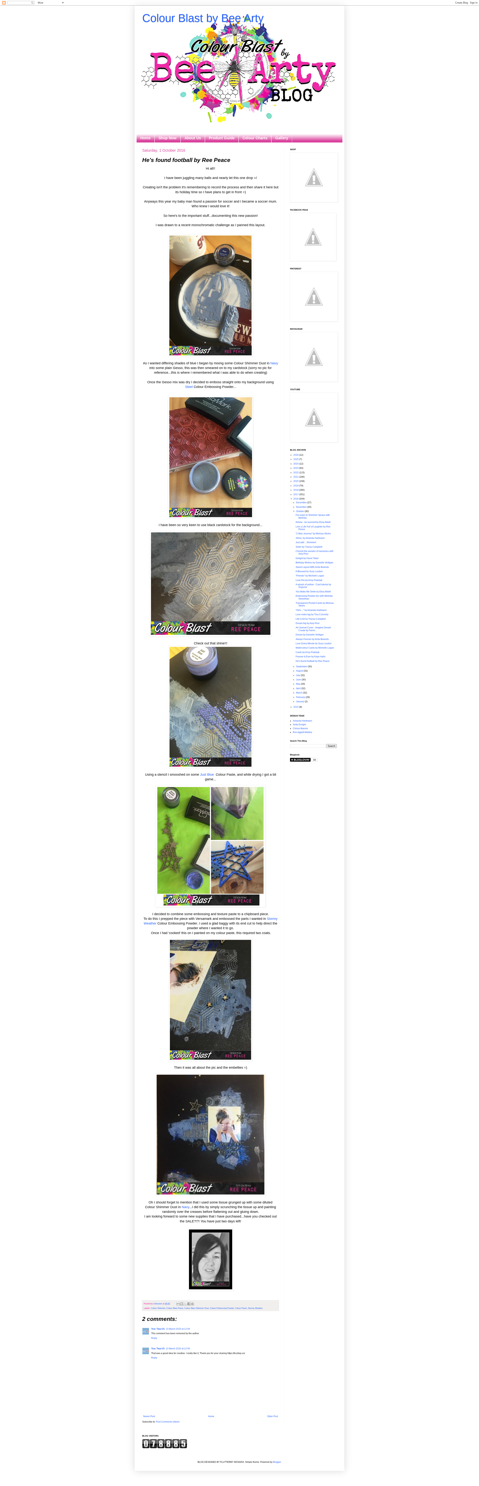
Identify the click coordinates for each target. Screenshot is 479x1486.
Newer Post (149, 1416)
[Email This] (178, 1304)
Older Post (272, 1416)
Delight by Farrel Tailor (307, 558)
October (300, 511)
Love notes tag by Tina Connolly (312, 614)
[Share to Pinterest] (192, 1304)
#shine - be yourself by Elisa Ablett (313, 522)
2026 (296, 455)
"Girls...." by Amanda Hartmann (311, 610)
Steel (189, 387)
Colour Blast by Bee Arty (203, 18)
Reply (154, 1338)
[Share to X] (185, 1304)
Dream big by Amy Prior (308, 623)
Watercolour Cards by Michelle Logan (315, 647)
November (301, 507)
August (300, 671)
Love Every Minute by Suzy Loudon (314, 643)
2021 (296, 477)
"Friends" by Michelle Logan (310, 575)
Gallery (281, 138)
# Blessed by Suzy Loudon (309, 571)
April (298, 688)
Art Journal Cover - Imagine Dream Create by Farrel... (313, 629)
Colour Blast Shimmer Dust (196, 1308)
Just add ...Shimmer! (306, 542)
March (299, 692)
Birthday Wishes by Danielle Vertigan (314, 562)
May (298, 684)
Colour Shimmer (158, 1308)
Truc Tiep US (158, 1329)
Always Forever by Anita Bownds (312, 639)
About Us (192, 138)
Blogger (277, 1462)
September (302, 666)
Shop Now (167, 138)
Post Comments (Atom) (167, 1421)
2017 (296, 494)
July (298, 675)
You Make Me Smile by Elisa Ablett (313, 591)
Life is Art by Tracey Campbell (311, 619)
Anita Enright (299, 724)
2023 (296, 468)
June (299, 679)
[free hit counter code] (164, 1447)
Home (145, 138)
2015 (296, 707)
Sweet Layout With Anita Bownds (312, 567)
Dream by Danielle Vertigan (310, 634)
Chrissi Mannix (300, 728)
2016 (296, 498)
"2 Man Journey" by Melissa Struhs (313, 533)
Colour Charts (254, 138)
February (301, 697)
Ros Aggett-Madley (302, 732)
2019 (296, 485)
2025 (296, 459)
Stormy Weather (255, 1308)
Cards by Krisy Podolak (307, 652)
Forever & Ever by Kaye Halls (310, 656)
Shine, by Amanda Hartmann (310, 538)
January (300, 701)
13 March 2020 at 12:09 (178, 1329)
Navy (274, 363)
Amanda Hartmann (302, 721)
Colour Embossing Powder (222, 1308)
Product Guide (222, 138)
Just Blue (207, 774)
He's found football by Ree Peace (312, 661)
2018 (296, 490)
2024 (296, 463)
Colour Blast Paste (174, 1308)
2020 (296, 481)
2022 (296, 472)
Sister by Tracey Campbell (309, 547)
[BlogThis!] (182, 1304)
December (301, 502)
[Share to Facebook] (189, 1304)
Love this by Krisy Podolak (309, 580)
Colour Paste (241, 1308)
